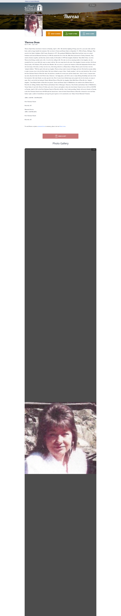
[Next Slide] (93, 438)
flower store (63, 126)
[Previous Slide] (27, 438)
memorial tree (41, 126)
